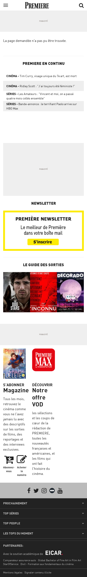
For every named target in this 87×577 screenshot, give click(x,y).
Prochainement (15, 503)
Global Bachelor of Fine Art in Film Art (59, 560)
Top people (11, 523)
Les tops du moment (18, 533)
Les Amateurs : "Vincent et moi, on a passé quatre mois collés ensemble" (39, 96)
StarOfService (10, 564)
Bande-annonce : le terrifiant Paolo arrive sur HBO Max (41, 106)
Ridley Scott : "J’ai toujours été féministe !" (40, 86)
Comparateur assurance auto (19, 560)
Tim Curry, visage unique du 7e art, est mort (41, 76)
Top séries (11, 513)
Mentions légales (12, 572)
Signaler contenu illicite (37, 572)
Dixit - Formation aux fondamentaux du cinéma (46, 564)
